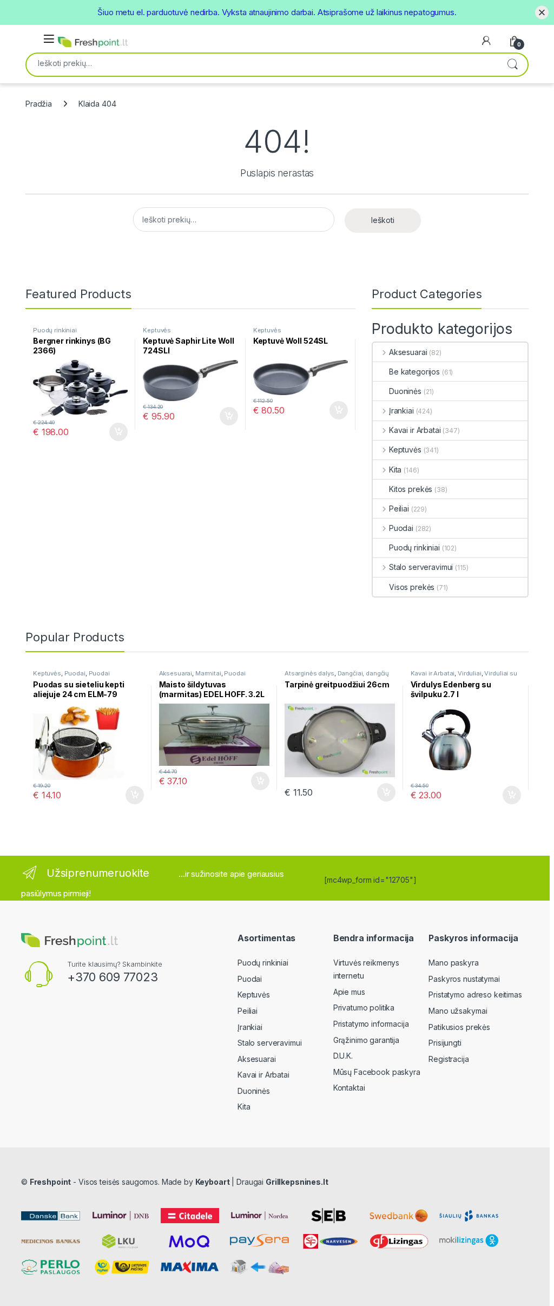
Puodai (401, 528)
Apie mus (349, 991)
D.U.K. (343, 1055)
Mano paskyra (453, 962)
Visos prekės (411, 587)
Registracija (448, 1059)
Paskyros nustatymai (463, 978)
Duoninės (405, 391)
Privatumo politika (363, 1007)
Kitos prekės (410, 489)
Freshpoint (50, 1181)
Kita (395, 469)
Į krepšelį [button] (114, 432)
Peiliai (399, 508)
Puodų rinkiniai (55, 330)
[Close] (542, 12)
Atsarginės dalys (309, 673)
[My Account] (486, 40)
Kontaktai (349, 1087)
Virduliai (470, 673)
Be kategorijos (414, 371)
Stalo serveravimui (421, 567)
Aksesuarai (408, 352)
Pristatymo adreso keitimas (475, 994)
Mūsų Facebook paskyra (376, 1072)
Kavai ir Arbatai (415, 430)
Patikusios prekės (459, 1027)
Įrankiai (401, 410)
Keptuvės (157, 330)
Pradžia (38, 103)
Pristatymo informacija (371, 1023)
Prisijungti (444, 1042)
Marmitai (208, 673)
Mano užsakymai (457, 1010)
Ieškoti (512, 65)
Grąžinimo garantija (366, 1040)
